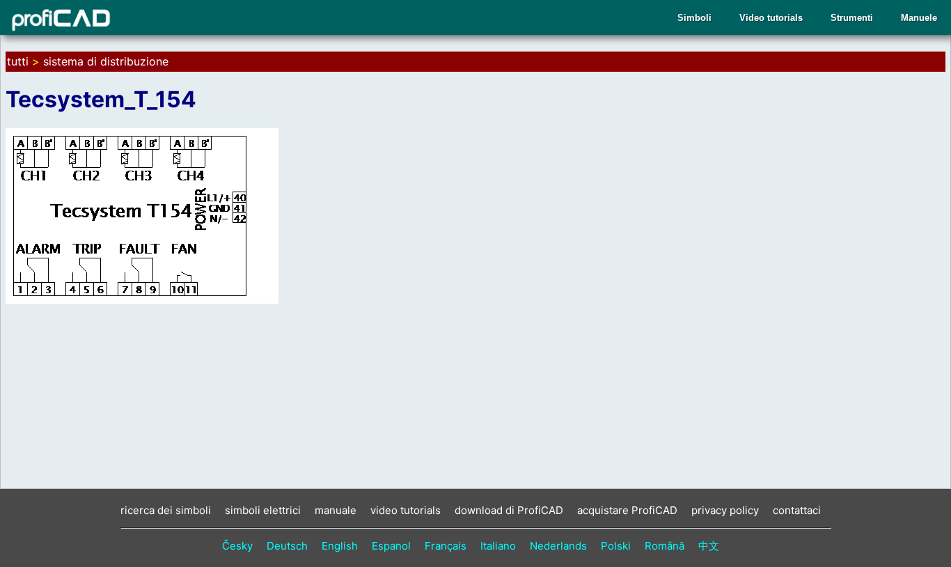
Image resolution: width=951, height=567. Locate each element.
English (340, 545)
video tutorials (405, 510)
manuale (335, 510)
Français (445, 545)
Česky (237, 545)
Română (664, 545)
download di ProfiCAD (509, 510)
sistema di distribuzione (105, 61)
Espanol (391, 545)
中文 (708, 545)
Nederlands (558, 545)
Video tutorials (771, 18)
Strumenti (852, 18)
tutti (18, 61)
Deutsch (287, 545)
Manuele (919, 18)
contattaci (797, 510)
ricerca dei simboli (165, 510)
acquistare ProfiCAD (627, 510)
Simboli (694, 18)
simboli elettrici (263, 510)
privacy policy (725, 510)
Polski (616, 545)
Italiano (498, 545)
